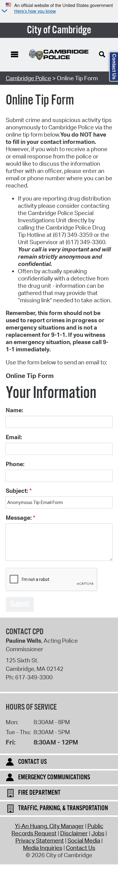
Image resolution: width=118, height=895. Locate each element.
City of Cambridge (59, 30)
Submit (19, 604)
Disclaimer (74, 833)
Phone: (15, 464)
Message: (19, 517)
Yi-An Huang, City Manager (49, 826)
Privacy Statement (39, 840)
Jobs (97, 833)
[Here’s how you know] (3, 11)
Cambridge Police (28, 78)
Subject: (17, 490)
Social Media (83, 840)
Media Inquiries (42, 847)
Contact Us (80, 847)
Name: (14, 410)
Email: (14, 437)
